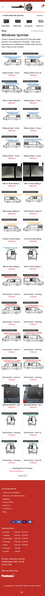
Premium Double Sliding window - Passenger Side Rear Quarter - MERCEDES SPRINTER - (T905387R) (12, 239)
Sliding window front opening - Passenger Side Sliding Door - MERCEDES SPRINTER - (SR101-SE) (33, 73)
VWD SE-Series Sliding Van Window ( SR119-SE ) (12, 267)
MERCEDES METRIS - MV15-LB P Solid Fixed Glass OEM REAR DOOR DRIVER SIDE (33, 405)
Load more (22, 476)
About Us (6, 505)
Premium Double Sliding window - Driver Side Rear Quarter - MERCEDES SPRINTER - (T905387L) (33, 239)
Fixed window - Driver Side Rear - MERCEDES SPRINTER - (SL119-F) (33, 433)
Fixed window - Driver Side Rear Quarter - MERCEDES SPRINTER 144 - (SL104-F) (12, 322)
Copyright (8, 586)
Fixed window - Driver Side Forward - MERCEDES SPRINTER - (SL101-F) (12, 294)
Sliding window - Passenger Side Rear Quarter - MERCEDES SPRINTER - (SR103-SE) (33, 128)
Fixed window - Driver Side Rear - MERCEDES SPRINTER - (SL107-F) (33, 460)
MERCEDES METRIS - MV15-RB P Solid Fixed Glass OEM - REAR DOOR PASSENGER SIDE (12, 405)
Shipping (6, 499)
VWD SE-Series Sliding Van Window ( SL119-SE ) (33, 267)
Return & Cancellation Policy (14, 496)
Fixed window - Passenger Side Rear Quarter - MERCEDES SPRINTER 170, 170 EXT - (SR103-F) (33, 350)
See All (39, 15)
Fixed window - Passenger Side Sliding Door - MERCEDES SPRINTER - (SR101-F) (33, 294)
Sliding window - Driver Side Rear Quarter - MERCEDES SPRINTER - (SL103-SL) (12, 156)
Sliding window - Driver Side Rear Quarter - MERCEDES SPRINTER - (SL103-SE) (12, 128)
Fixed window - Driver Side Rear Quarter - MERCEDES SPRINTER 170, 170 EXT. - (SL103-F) (12, 350)
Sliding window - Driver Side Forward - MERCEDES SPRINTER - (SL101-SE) (12, 73)
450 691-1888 (7, 564)
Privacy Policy (8, 502)
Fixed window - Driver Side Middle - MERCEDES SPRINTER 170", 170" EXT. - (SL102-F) (12, 377)
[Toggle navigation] (2, 7)
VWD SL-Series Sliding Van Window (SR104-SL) (12, 183)
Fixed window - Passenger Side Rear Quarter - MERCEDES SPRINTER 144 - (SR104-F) (33, 322)
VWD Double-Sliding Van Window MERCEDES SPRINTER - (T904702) (12, 211)
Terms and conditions (11, 492)
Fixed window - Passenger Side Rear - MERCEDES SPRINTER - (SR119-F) (12, 433)
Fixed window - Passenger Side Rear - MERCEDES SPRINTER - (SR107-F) (12, 460)
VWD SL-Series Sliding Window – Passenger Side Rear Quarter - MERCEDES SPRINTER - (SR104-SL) (12, 100)
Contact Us (7, 508)
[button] (19, 53)
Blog (4, 512)
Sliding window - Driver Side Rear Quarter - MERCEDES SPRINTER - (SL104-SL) (33, 100)
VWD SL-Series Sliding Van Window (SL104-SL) (33, 183)
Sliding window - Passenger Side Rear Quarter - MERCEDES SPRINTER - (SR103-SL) (33, 156)
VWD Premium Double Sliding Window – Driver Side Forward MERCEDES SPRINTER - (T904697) (33, 211)
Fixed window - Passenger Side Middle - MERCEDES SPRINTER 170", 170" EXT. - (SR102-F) (33, 377)
